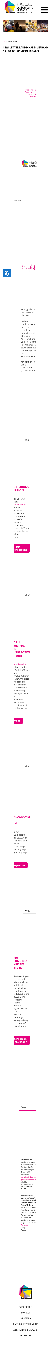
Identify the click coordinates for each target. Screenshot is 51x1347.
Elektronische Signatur (25, 1330)
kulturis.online (19, 664)
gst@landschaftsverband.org (32, 1179)
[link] (19, 13)
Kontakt (25, 1312)
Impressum (25, 1318)
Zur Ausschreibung (17, 548)
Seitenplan (25, 1335)
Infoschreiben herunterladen (17, 1040)
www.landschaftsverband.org (32, 1177)
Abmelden (25, 1225)
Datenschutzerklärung (25, 1324)
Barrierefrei (25, 1307)
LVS (4, 41)
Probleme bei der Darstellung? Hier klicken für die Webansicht (32, 93)
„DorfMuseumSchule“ (16, 504)
